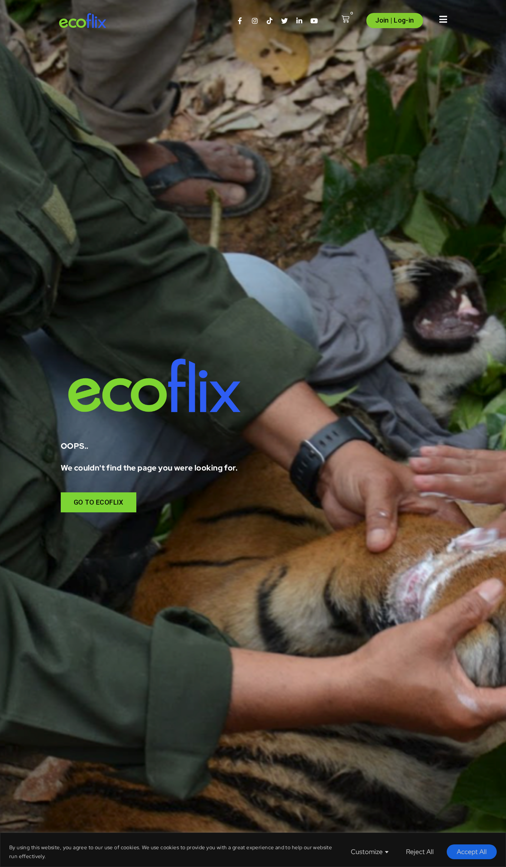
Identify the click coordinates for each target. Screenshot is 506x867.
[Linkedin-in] (299, 20)
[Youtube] (314, 20)
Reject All (420, 851)
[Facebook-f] (240, 20)
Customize (367, 851)
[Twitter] (284, 20)
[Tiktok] (269, 20)
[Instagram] (254, 20)
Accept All (472, 851)
